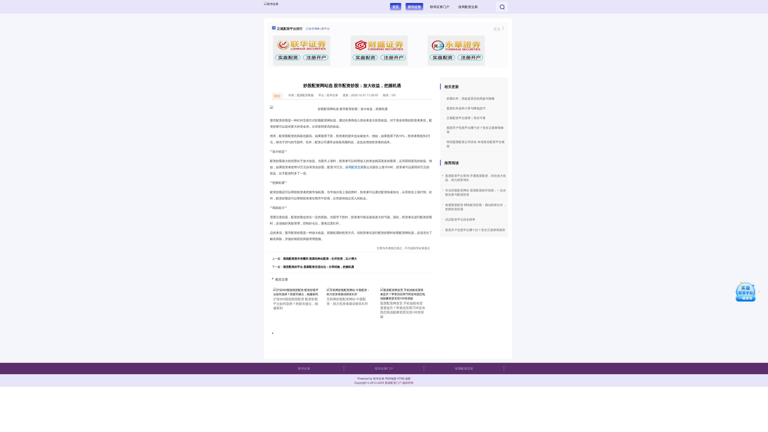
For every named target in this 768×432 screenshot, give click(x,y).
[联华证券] (271, 6)
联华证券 (414, 6)
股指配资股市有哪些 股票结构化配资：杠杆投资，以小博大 (320, 258)
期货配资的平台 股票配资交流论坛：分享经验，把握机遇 (318, 267)
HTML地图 (404, 378)
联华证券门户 (439, 6)
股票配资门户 (393, 383)
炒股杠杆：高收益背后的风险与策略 (471, 98)
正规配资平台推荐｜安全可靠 (466, 118)
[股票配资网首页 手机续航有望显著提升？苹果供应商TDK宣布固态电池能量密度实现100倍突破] (403, 294)
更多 (497, 28)
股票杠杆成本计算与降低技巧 (466, 108)
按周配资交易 (468, 6)
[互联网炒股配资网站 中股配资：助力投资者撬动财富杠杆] (349, 292)
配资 (277, 96)
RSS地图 (390, 378)
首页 (395, 6)
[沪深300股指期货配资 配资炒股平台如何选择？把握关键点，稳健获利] (296, 292)
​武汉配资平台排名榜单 (460, 219)
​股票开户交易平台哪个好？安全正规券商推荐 (475, 230)
